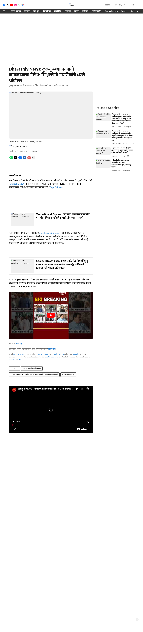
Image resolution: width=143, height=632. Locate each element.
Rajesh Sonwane (20, 146)
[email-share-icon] (29, 158)
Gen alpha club (111, 11)
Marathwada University (49, 233)
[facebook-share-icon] (20, 158)
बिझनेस (68, 11)
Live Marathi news (52, 356)
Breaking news (43, 354)
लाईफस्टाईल (96, 11)
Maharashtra (59, 354)
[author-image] (11, 146)
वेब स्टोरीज (132, 5)
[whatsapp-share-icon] (11, 158)
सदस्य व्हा (19, 343)
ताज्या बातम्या (16, 11)
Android (12, 359)
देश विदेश (57, 11)
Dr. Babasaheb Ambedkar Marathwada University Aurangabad (34, 374)
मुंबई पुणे (36, 11)
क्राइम (76, 11)
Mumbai (76, 354)
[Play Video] (51, 315)
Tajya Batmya (56, 187)
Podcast (107, 5)
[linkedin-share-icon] (24, 158)
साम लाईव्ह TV (120, 5)
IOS (20, 359)
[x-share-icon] (15, 158)
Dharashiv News (17, 184)
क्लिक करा (51, 349)
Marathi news (18, 354)
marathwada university (32, 368)
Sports (124, 11)
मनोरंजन (85, 11)
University (14, 368)
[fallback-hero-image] (103, 117)
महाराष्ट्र (26, 11)
